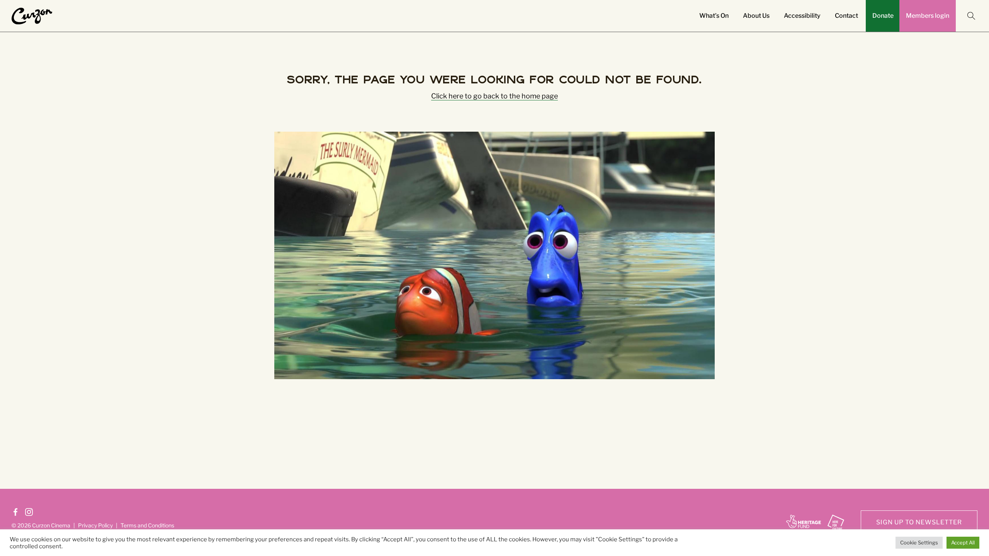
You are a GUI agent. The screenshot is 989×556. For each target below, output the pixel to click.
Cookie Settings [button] (919, 542)
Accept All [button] (963, 542)
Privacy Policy (541, 369)
